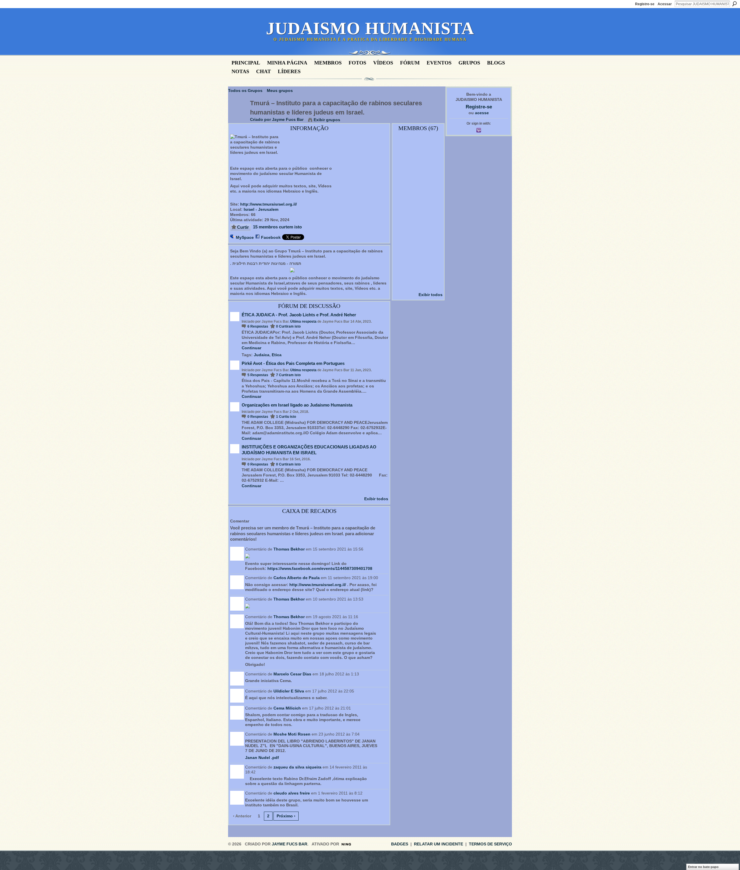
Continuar (251, 348)
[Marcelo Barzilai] (419, 146)
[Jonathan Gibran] (434, 223)
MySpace (245, 237)
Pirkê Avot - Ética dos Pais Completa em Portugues (293, 363)
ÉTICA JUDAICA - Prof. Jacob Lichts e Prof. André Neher (299, 314)
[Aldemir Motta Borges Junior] (434, 254)
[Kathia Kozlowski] (403, 162)
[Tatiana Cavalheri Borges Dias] (419, 254)
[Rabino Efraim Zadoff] (419, 192)
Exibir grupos (327, 119)
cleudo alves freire (291, 793)
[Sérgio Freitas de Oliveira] (403, 284)
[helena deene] (403, 254)
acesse (482, 112)
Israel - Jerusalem (261, 209)
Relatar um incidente (438, 844)
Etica (277, 354)
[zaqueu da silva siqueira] (419, 177)
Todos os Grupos (245, 90)
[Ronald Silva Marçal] (403, 208)
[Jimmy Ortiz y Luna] (403, 269)
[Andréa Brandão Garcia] (419, 238)
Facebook (271, 237)
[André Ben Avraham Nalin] (434, 162)
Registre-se (644, 4)
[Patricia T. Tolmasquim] (434, 177)
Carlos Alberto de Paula (296, 577)
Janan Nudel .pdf (262, 757)
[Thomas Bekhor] (419, 223)
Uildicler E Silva (288, 691)
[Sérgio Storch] (419, 162)
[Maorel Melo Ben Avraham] (403, 192)
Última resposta (303, 321)
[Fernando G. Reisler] (434, 208)
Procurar (734, 3)
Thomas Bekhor (289, 549)
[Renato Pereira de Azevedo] (434, 238)
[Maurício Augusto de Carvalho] (419, 284)
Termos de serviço (490, 844)
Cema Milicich (287, 708)
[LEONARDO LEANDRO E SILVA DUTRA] (434, 284)
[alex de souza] (434, 269)
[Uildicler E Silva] (434, 146)
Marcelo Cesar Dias (292, 674)
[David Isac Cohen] (434, 192)
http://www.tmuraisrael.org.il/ (268, 204)
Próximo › (286, 816)
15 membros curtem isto (277, 226)
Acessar (665, 4)
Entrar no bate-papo (703, 867)
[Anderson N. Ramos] (419, 269)
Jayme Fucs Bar (288, 119)
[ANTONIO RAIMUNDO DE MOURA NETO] (419, 208)
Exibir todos (376, 498)
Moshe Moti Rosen (291, 734)
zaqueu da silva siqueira (297, 767)
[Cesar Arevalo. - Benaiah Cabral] (403, 223)
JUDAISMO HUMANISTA (370, 28)
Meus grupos (280, 90)
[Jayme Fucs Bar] (237, 115)
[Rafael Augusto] (403, 177)
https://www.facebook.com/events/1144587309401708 (319, 568)
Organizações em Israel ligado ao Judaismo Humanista (297, 404)
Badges (399, 844)
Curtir (243, 227)
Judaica (261, 354)
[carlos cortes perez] (403, 238)
